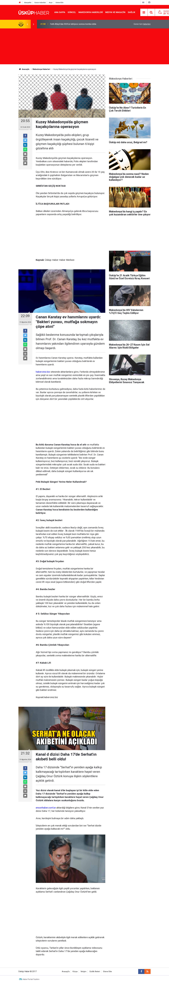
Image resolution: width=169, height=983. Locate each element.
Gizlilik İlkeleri (94, 972)
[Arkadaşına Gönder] (25, 154)
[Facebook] (25, 136)
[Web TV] (143, 2)
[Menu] (144, 12)
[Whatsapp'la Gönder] (25, 149)
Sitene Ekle (59, 2)
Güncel (72, 12)
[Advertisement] (84, 47)
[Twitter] (25, 140)
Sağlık (131, 12)
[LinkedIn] (25, 145)
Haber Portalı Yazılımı (31, 979)
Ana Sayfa (59, 12)
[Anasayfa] (19, 2)
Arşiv (50, 2)
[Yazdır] (25, 159)
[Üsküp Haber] (33, 12)
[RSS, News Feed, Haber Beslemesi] (147, 971)
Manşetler (27, 2)
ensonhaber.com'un (46, 807)
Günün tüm (142, 24)
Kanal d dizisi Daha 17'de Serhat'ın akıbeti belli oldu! (72, 24)
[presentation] (27, 24)
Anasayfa (66, 972)
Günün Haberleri (40, 2)
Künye (75, 972)
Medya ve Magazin (115, 12)
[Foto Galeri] (149, 2)
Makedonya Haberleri (90, 12)
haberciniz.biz (43, 371)
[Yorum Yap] (25, 163)
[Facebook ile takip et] (141, 971)
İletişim (83, 972)
